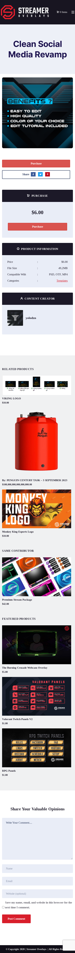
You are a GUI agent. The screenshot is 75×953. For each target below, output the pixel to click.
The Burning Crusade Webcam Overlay (24, 667)
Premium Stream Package (17, 599)
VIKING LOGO (11, 398)
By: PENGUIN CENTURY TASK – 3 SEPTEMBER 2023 (34, 480)
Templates (62, 280)
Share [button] (12, 83)
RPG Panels (9, 770)
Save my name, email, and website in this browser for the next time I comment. (38, 905)
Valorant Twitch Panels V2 (17, 719)
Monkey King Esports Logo (18, 531)
